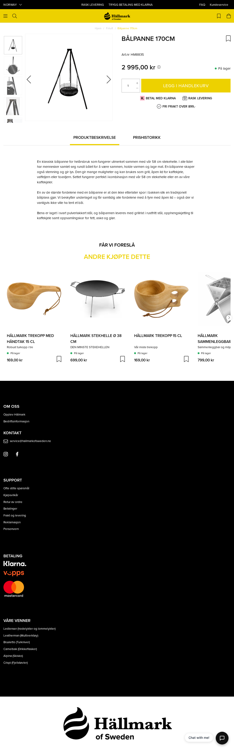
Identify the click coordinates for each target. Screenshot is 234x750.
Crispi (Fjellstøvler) (15, 662)
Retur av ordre (12, 502)
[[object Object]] (159, 67)
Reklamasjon (12, 522)
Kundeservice (219, 4)
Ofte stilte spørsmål (16, 488)
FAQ (202, 4)
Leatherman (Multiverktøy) (20, 635)
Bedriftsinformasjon (16, 421)
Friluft (109, 28)
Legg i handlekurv (186, 85)
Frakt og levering (14, 515)
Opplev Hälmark (14, 414)
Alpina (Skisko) (13, 655)
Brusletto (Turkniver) (16, 642)
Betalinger (10, 508)
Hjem (98, 28)
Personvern (11, 528)
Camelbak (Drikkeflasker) (20, 649)
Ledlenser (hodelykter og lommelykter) (29, 628)
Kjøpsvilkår (10, 495)
